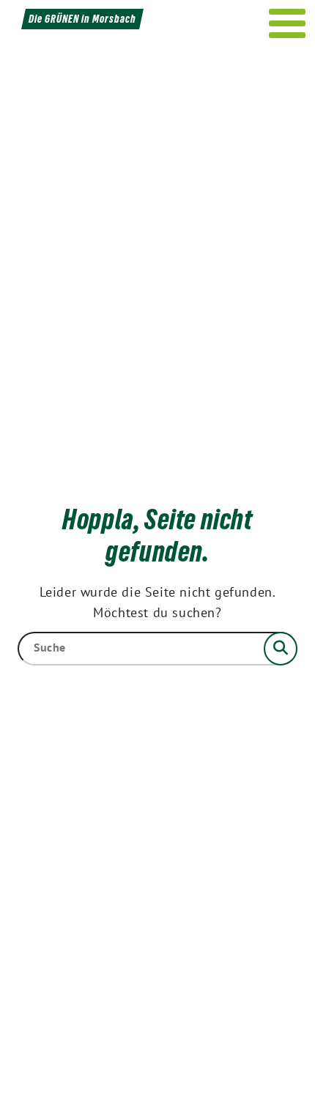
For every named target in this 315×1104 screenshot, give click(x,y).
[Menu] (287, 23)
